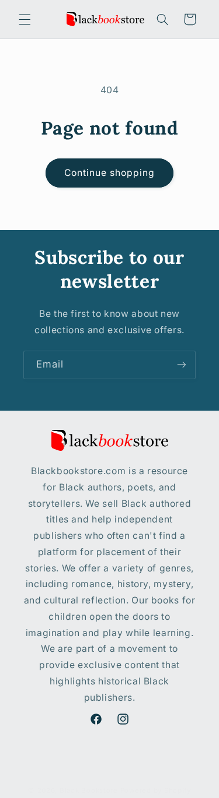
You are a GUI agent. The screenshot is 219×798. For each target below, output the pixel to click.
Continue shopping (109, 172)
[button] (24, 19)
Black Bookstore (89, 790)
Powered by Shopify (155, 790)
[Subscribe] (181, 365)
